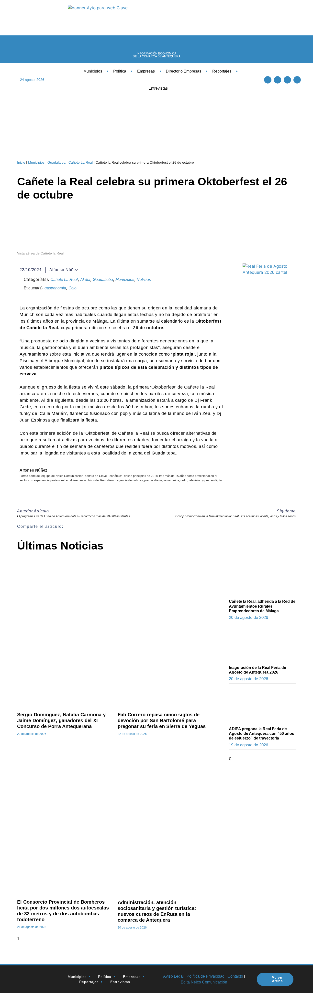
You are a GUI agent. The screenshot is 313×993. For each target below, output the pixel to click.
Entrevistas (158, 88)
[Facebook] (267, 80)
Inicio (21, 162)
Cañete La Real (80, 162)
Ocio (72, 288)
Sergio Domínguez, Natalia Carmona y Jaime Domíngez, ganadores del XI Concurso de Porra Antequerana (61, 720)
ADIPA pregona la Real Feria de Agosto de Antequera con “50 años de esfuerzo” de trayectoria (261, 733)
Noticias (144, 279)
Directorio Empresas (183, 71)
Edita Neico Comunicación (204, 982)
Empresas (146, 71)
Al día (85, 279)
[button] (169, 526)
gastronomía (55, 288)
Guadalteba (56, 162)
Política (119, 71)
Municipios (92, 71)
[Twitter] (277, 80)
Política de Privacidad (205, 976)
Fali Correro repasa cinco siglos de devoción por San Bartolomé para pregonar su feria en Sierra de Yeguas (162, 720)
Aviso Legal (173, 976)
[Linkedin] (287, 80)
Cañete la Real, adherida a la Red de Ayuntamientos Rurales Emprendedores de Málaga (262, 606)
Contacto (235, 976)
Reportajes (221, 71)
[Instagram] (297, 80)
